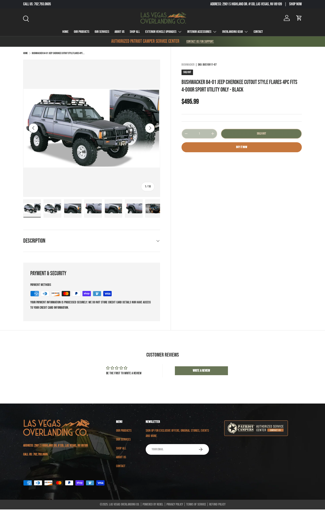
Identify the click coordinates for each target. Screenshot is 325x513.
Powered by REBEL (153, 504)
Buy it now (241, 147)
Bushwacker (188, 64)
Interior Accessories (199, 32)
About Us (119, 32)
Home (65, 32)
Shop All (135, 32)
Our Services (102, 32)
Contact (258, 32)
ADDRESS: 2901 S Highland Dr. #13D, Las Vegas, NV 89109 (246, 4)
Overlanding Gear (232, 32)
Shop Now (295, 4)
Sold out (261, 133)
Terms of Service (196, 504)
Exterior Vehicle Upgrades (160, 32)
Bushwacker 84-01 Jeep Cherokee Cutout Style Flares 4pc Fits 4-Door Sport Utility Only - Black (58, 53)
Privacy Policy (174, 504)
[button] (299, 18)
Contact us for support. (200, 41)
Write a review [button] (201, 371)
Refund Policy (217, 504)
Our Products (81, 32)
